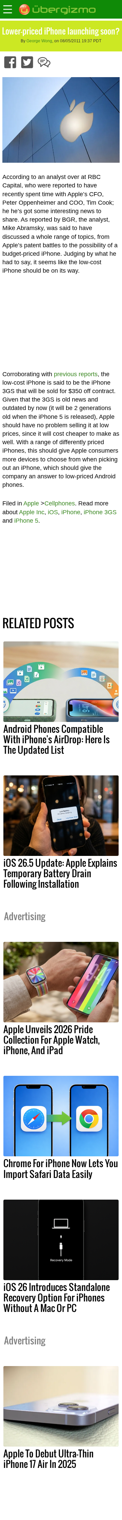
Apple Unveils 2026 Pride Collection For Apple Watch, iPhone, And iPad (51, 1039)
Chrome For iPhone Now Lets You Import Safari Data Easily (60, 1168)
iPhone (70, 512)
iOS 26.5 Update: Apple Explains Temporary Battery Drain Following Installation (60, 873)
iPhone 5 (26, 520)
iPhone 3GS (100, 512)
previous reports (76, 374)
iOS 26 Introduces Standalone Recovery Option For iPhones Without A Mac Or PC (56, 1297)
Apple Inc (31, 512)
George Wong (39, 41)
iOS (53, 512)
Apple (31, 503)
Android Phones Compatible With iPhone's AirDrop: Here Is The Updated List (56, 739)
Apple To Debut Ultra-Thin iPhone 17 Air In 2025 (48, 1459)
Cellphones (59, 503)
